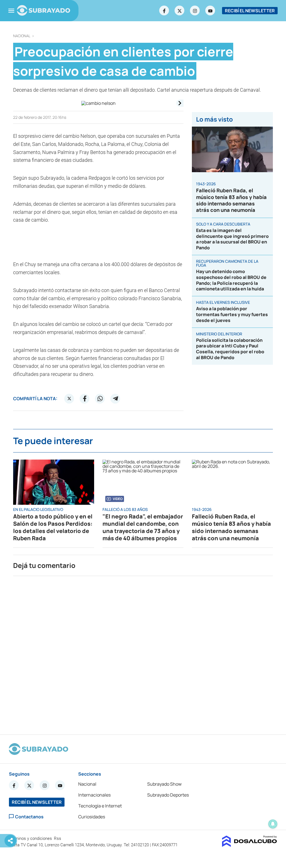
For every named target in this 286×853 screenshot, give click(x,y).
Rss (58, 838)
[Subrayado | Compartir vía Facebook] (84, 398)
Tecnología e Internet (100, 806)
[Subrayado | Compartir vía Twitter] (69, 398)
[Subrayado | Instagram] (195, 10)
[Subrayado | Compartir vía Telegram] (115, 398)
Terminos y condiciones (31, 838)
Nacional (21, 36)
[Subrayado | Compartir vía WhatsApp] (100, 398)
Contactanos (29, 816)
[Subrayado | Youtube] (210, 10)
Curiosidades (91, 817)
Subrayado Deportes (168, 795)
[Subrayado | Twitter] (179, 10)
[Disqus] (143, 653)
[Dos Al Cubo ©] (249, 845)
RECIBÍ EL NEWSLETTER (250, 11)
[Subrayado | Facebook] (164, 10)
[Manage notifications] (272, 823)
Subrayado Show (164, 784)
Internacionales (94, 795)
